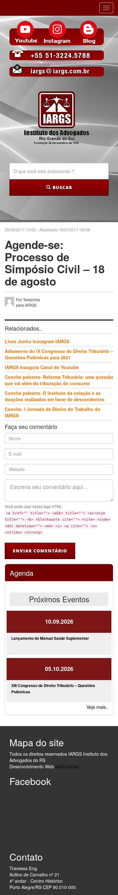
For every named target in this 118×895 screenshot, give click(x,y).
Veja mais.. (97, 707)
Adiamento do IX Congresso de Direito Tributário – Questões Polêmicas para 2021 (59, 354)
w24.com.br (67, 766)
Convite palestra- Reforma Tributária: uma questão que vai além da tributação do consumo (59, 380)
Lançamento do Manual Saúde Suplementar (50, 638)
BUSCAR (61, 187)
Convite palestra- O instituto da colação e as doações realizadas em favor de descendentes (54, 396)
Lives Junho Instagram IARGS (37, 341)
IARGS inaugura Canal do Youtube (42, 367)
